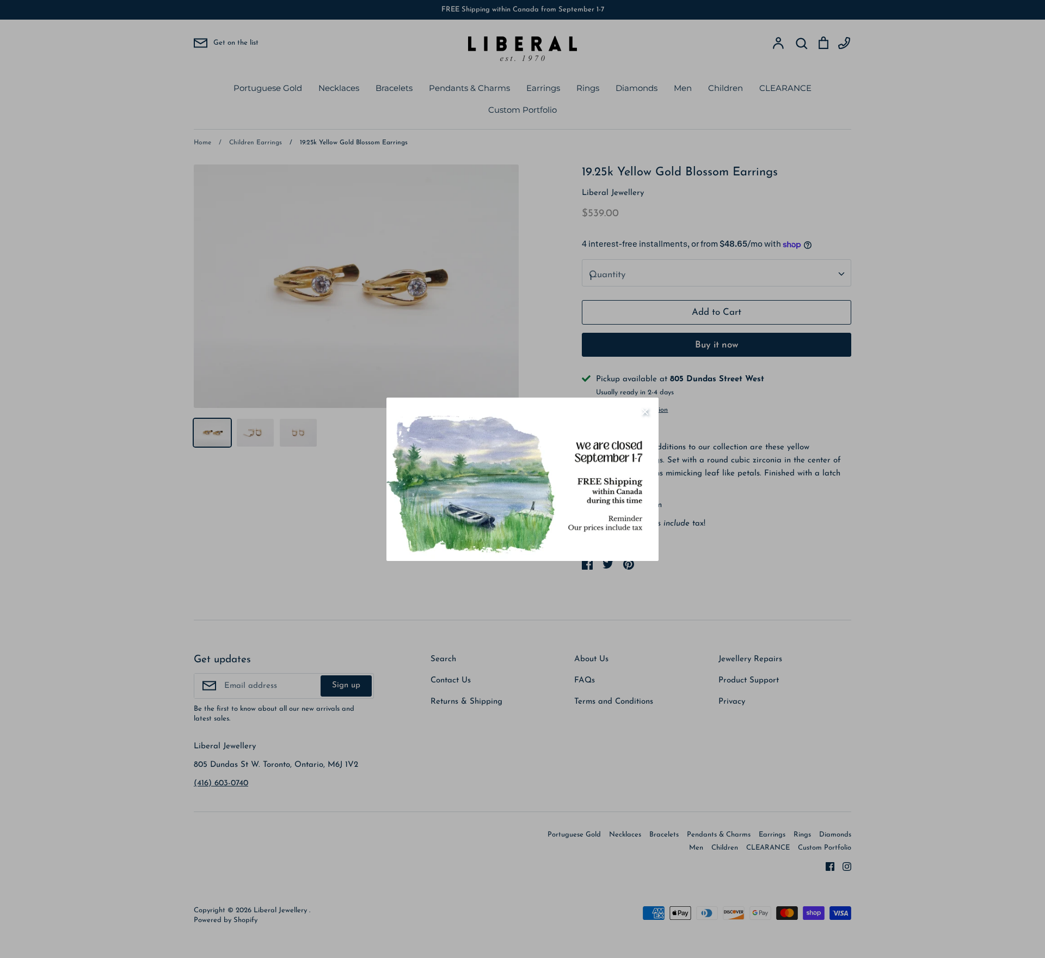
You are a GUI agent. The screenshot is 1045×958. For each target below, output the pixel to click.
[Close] (645, 411)
